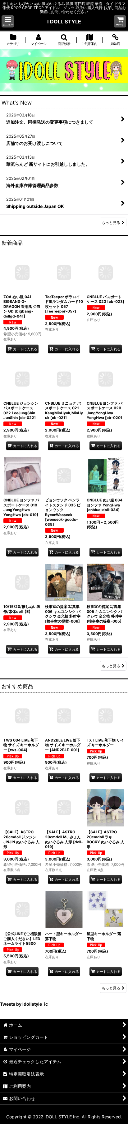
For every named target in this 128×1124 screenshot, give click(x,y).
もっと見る (111, 222)
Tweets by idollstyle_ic (24, 1004)
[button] (8, 21)
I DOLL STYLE (64, 21)
